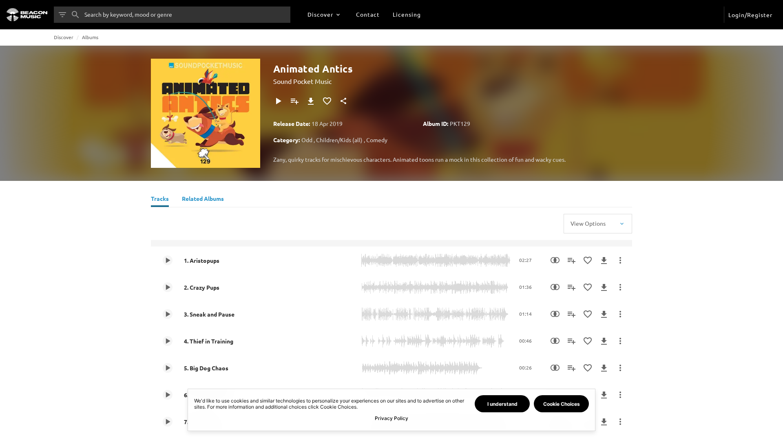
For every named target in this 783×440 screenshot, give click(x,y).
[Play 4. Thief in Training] (167, 341)
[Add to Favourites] (327, 101)
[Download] (311, 101)
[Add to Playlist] (294, 101)
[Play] (278, 101)
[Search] (75, 15)
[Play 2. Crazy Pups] (167, 287)
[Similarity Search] (555, 260)
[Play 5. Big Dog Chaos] (167, 368)
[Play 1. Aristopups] (167, 260)
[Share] (343, 101)
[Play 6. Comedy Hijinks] (167, 395)
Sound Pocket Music (302, 81)
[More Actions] (620, 260)
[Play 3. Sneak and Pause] (167, 314)
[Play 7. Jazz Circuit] (167, 421)
